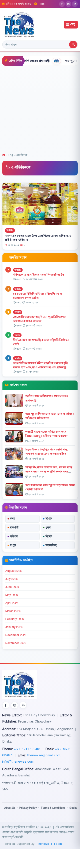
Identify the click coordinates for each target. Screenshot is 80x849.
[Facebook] (62, 4)
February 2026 (14, 619)
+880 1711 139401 (27, 749)
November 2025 (15, 643)
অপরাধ (9, 230)
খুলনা (48, 527)
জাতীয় (18, 312)
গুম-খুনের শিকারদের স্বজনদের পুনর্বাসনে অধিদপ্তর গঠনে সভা (49, 416)
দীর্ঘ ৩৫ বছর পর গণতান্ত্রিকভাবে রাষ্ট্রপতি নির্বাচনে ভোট (41, 342)
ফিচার (17, 335)
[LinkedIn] (75, 4)
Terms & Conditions (53, 807)
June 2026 (12, 587)
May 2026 (11, 595)
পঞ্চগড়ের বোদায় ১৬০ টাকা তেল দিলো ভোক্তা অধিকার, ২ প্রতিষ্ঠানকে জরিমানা (38, 238)
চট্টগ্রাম (49, 518)
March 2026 (12, 611)
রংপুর (13, 545)
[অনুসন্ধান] (73, 45)
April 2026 (11, 603)
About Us (9, 807)
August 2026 (13, 571)
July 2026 (11, 579)
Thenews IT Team (49, 844)
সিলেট (49, 536)
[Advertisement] (40, 108)
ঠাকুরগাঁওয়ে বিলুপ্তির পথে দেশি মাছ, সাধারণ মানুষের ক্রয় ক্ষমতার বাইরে (46, 451)
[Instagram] (68, 4)
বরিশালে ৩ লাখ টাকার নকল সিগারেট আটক (38, 274)
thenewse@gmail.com (43, 755)
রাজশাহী (14, 527)
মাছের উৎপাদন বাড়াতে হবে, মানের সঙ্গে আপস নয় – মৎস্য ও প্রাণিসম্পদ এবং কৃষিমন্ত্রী (48, 471)
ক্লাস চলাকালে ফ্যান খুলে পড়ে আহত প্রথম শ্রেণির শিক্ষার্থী (50, 487)
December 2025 (15, 635)
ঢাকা (12, 518)
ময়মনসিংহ (51, 545)
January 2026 (13, 627)
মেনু (72, 24)
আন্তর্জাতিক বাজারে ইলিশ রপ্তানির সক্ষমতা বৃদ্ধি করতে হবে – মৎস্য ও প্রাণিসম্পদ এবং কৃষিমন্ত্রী (40, 365)
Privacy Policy (28, 807)
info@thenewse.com (18, 761)
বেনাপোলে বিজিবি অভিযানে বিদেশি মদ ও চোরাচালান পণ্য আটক (37, 296)
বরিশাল (14, 536)
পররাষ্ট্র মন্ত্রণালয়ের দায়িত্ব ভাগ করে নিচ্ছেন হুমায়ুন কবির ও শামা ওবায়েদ (46, 433)
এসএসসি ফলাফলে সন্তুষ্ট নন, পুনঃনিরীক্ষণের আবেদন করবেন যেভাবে (39, 319)
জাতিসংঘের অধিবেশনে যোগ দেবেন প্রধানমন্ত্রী (46, 398)
